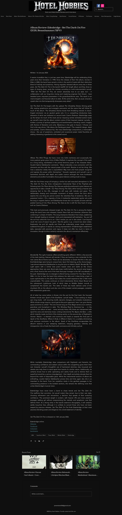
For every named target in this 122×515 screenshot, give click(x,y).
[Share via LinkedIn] (39, 441)
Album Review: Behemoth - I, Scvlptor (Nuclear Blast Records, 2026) (61, 473)
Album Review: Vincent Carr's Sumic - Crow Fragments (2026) (32, 473)
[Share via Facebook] (31, 441)
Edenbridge (71, 435)
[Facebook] (98, 5)
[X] (106, 5)
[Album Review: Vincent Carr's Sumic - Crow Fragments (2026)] (34, 462)
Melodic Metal (61, 435)
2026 (32, 435)
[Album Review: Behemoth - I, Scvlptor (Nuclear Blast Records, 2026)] (61, 462)
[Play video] (61, 146)
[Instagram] (102, 5)
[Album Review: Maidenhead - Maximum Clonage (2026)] (88, 462)
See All (98, 452)
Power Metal (51, 435)
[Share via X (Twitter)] (35, 441)
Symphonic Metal (41, 435)
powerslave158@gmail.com (62, 505)
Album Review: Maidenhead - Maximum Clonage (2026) (87, 473)
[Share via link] (43, 441)
